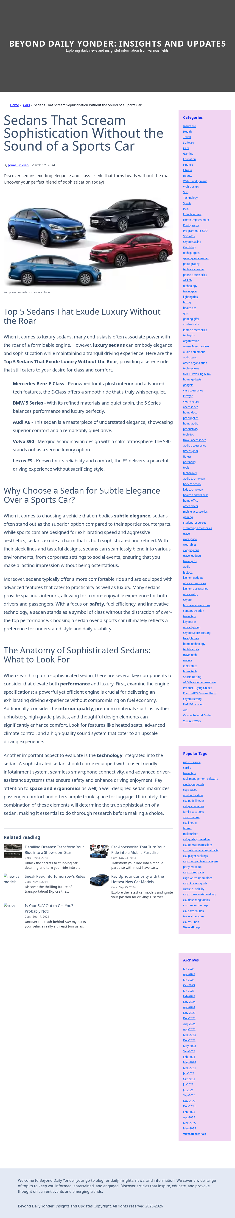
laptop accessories (195, 330)
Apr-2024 (189, 1007)
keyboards (189, 622)
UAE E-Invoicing (193, 704)
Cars (26, 105)
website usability (193, 889)
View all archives (194, 1134)
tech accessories (193, 269)
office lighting (191, 627)
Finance (188, 165)
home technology (194, 644)
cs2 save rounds (193, 911)
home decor (191, 412)
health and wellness (195, 495)
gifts (186, 313)
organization (191, 341)
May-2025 (189, 1128)
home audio (190, 423)
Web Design (191, 187)
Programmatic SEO (195, 231)
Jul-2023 (188, 1084)
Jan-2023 (188, 1073)
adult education (193, 795)
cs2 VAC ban (191, 922)
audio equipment (194, 352)
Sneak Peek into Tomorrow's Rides (55, 876)
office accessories (194, 583)
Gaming (188, 154)
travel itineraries (193, 916)
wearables (189, 545)
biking (187, 302)
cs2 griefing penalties (196, 839)
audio (186, 567)
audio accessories (194, 445)
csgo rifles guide (193, 872)
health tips (189, 308)
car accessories (193, 390)
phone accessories (195, 275)
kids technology (193, 490)
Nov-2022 (189, 1101)
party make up (192, 867)
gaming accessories (196, 258)
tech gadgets (191, 253)
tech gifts (189, 335)
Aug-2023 (189, 1029)
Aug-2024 (189, 1024)
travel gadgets (192, 556)
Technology (190, 198)
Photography (191, 225)
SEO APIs (189, 236)
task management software (200, 779)
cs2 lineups (190, 823)
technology (190, 286)
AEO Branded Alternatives (199, 682)
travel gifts (190, 561)
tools (186, 467)
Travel (187, 137)
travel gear (190, 291)
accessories (190, 407)
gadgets (188, 385)
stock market (191, 817)
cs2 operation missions (198, 845)
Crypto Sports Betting (196, 633)
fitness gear (190, 451)
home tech (190, 671)
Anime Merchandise (196, 346)
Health (187, 132)
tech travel (190, 473)
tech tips (188, 434)
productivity (190, 429)
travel (186, 534)
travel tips (189, 616)
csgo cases (190, 790)
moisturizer (190, 834)
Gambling (189, 247)
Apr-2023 (189, 974)
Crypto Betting (192, 699)
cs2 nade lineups (193, 801)
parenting (189, 462)
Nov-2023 (189, 1013)
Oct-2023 (189, 985)
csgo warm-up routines (198, 878)
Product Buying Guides (197, 688)
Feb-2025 (189, 1112)
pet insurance (192, 762)
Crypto (187, 600)
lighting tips (190, 297)
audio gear (190, 357)
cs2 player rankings (195, 856)
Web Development (195, 181)
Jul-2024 (188, 1090)
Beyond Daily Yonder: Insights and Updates (117, 43)
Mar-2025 (189, 1123)
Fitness (187, 170)
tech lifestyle (191, 649)
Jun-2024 (188, 969)
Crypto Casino (192, 242)
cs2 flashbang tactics (196, 900)
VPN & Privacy (192, 721)
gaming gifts (191, 319)
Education (189, 159)
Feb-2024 (189, 1057)
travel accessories (194, 440)
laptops (188, 572)
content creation (193, 611)
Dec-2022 (189, 1040)
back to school (192, 484)
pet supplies (191, 418)
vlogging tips (191, 550)
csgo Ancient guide (195, 883)
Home (14, 105)
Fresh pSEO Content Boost (200, 693)
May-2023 (189, 1046)
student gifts (191, 324)
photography (191, 264)
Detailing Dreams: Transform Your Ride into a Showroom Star (54, 849)
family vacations (193, 812)
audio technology (194, 478)
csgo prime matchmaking (199, 894)
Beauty (187, 176)
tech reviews (191, 368)
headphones (191, 638)
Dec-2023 (189, 1018)
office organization (195, 363)
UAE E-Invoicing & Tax (197, 374)
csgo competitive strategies (200, 861)
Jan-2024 (188, 980)
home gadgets (192, 379)
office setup (190, 594)
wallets (187, 660)
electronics (190, 666)
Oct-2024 (189, 1079)
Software (189, 143)
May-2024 (189, 1062)
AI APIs (187, 280)
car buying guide (193, 784)
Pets (186, 209)
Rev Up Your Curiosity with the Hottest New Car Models (137, 879)
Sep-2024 (189, 1095)
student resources (194, 523)
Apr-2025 (189, 1117)
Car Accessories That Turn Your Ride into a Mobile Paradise (138, 849)
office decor (190, 506)
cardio (187, 768)
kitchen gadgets (193, 578)
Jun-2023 (188, 991)
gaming (188, 517)
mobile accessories (195, 512)
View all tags (192, 927)
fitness (187, 456)
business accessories (196, 605)
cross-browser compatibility (200, 850)
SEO (185, 192)
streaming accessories (197, 528)
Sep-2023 (189, 1051)
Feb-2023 (189, 996)
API (185, 710)
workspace (190, 539)
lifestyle (188, 396)
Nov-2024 (189, 1002)
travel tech (190, 655)
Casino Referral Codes (197, 715)
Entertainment (192, 214)
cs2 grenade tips (193, 806)
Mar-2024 (189, 1068)
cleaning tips (191, 401)
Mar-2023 (189, 1035)
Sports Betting (192, 677)
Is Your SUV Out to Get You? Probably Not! (49, 908)
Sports (187, 203)
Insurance (189, 126)
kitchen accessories (195, 589)
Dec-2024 (189, 1106)
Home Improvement (196, 220)
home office (190, 501)
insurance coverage (195, 905)
